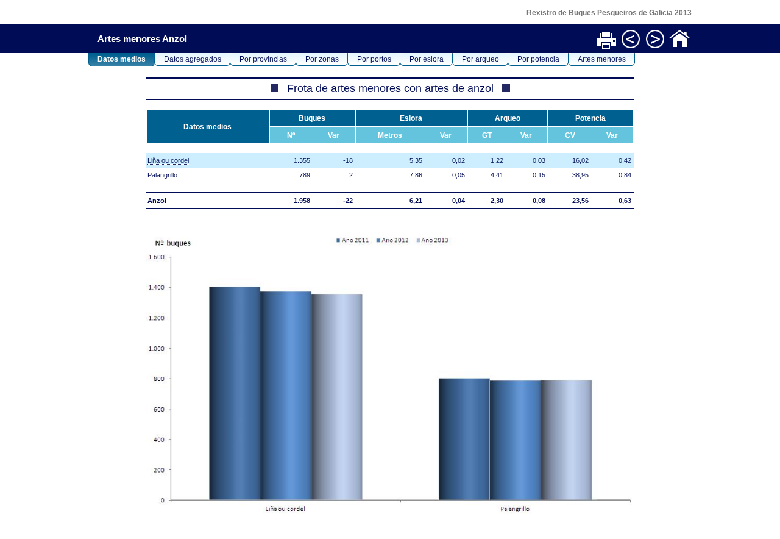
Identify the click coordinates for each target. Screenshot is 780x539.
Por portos (374, 59)
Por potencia (538, 59)
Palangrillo (162, 175)
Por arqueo (480, 59)
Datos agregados (192, 59)
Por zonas (322, 59)
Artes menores (602, 59)
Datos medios (122, 59)
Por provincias (263, 59)
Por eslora (427, 59)
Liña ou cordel (168, 160)
